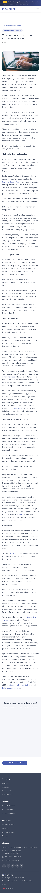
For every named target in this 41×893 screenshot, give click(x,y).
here (18, 682)
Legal (4, 884)
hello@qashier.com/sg (11, 688)
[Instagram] (8, 866)
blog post (18, 408)
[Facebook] (4, 866)
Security (18, 881)
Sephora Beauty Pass (11, 182)
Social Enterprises (8, 813)
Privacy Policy (28, 881)
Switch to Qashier (8, 806)
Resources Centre (8, 825)
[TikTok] (17, 866)
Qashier (19, 514)
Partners (5, 836)
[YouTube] (21, 866)
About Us (5, 787)
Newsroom (6, 828)
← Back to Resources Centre (11, 25)
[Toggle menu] (37, 9)
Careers (5, 783)
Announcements (8, 832)
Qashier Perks (7, 791)
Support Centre (7, 810)
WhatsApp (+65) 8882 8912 (17, 685)
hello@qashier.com (12, 860)
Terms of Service (7, 881)
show (12, 553)
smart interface (8, 377)
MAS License (6, 794)
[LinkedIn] (12, 866)
